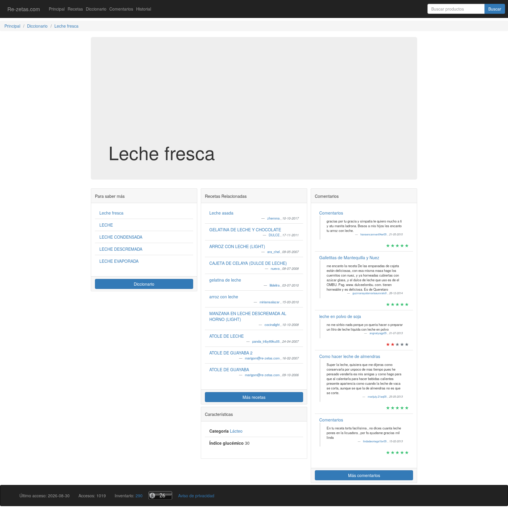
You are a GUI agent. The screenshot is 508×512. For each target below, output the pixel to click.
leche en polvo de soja (340, 316)
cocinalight (272, 324)
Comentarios (121, 9)
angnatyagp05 (378, 333)
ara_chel (273, 251)
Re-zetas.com (23, 9)
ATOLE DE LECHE (226, 336)
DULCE (274, 234)
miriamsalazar (270, 301)
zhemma (273, 218)
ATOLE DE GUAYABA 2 (231, 353)
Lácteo (236, 431)
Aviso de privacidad (196, 495)
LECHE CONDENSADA (120, 237)
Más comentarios (364, 475)
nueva (275, 268)
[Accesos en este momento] (160, 495)
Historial (143, 9)
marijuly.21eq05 (377, 397)
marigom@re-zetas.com (262, 358)
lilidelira (275, 285)
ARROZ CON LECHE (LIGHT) (237, 246)
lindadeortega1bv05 (375, 441)
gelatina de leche (225, 280)
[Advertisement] (254, 95)
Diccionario (96, 9)
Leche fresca (111, 213)
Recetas (75, 9)
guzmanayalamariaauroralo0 (369, 293)
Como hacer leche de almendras (349, 356)
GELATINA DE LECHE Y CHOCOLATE (245, 229)
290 (139, 495)
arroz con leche (223, 296)
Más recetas (254, 397)
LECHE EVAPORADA (118, 261)
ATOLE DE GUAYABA (229, 369)
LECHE (106, 225)
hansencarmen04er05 (373, 234)
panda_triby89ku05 (266, 341)
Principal (57, 9)
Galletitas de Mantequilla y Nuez (349, 257)
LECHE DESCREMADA (120, 249)
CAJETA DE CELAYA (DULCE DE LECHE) (248, 263)
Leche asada (221, 213)
